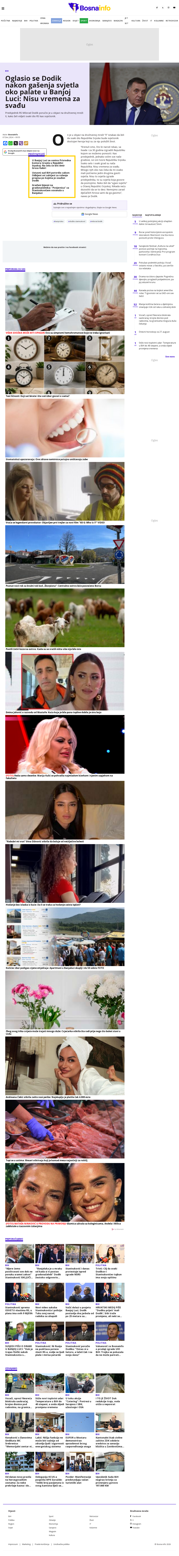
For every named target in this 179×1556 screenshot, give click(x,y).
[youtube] (174, 8)
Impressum (13, 1544)
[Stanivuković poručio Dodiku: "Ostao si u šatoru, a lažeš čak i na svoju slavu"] (80, 1331)
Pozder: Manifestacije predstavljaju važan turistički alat (78, 1479)
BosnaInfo (13, 134)
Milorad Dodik (96, 221)
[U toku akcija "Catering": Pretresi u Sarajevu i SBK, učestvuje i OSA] (80, 1383)
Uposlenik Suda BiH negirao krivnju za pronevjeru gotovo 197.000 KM (107, 1481)
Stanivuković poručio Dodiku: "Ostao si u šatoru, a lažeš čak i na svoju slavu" (79, 1350)
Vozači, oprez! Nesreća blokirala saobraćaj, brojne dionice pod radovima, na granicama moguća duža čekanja (19, 1403)
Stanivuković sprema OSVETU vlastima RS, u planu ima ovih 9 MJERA (18, 1310)
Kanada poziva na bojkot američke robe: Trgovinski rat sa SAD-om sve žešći (156, 293)
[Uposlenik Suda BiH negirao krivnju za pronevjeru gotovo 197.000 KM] (110, 1461)
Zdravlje (56, 20)
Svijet (76, 20)
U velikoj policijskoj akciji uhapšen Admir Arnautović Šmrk (155, 223)
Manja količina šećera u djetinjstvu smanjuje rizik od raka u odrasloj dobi (157, 305)
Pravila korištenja (42, 1544)
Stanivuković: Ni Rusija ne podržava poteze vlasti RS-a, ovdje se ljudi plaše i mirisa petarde (49, 1350)
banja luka (59, 221)
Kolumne (159, 20)
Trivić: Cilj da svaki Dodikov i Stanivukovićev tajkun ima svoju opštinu (109, 1273)
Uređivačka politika (61, 1544)
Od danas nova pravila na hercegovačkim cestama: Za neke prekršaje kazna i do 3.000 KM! (18, 1481)
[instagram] (168, 8)
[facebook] (157, 8)
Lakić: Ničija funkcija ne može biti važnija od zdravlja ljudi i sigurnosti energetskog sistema (49, 1442)
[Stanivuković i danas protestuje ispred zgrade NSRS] (80, 1253)
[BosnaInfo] (89, 8)
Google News (91, 214)
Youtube (136, 1527)
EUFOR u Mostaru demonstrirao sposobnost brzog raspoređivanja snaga (78, 1442)
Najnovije (17, 20)
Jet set (126, 21)
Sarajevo (107, 20)
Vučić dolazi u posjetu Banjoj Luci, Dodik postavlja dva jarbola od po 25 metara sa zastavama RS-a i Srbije (80, 1312)
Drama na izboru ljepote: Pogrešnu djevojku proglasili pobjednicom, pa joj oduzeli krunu (156, 279)
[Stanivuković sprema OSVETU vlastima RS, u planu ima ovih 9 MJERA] (19, 1292)
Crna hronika (44, 21)
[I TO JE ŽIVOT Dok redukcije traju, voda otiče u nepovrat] (110, 1383)
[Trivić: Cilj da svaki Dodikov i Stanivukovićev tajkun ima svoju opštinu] (110, 1253)
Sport (84, 20)
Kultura (136, 20)
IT (151, 20)
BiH (25, 20)
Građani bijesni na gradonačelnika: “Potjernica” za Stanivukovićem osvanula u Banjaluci (50, 189)
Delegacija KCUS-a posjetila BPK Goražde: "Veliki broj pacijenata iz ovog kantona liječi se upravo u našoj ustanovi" (49, 1481)
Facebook (136, 1516)
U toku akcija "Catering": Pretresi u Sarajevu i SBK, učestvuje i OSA (78, 1403)
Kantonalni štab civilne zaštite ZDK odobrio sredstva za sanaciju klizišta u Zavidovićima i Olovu (109, 1442)
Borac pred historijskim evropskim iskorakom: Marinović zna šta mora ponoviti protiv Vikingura (156, 235)
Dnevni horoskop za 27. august (154, 331)
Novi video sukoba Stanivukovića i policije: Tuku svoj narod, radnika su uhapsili (49, 1312)
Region (66, 20)
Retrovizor (172, 20)
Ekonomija (94, 20)
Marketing (26, 1544)
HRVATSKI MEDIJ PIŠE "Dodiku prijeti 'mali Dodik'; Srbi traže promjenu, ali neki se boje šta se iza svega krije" (108, 1312)
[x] (163, 8)
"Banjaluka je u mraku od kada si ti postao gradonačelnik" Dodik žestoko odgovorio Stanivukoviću (48, 1273)
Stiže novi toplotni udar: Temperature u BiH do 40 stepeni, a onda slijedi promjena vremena (49, 1403)
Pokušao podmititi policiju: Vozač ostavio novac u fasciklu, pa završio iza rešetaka (156, 265)
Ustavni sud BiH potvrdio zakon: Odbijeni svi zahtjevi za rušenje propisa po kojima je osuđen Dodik (51, 177)
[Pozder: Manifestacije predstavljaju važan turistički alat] (80, 1461)
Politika (34, 20)
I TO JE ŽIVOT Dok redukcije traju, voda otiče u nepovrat (108, 1401)
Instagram (136, 1524)
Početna (5, 20)
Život (145, 20)
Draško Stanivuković (77, 221)
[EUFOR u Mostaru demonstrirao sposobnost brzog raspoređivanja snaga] (80, 1422)
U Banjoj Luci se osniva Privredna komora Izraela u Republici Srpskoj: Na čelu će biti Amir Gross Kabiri (51, 164)
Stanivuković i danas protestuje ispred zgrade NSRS (77, 1271)
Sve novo (170, 356)
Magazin (118, 20)
